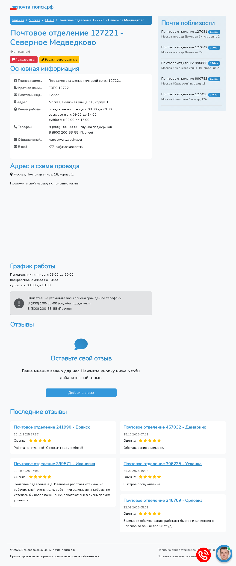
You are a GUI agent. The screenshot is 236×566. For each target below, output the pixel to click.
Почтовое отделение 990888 (184, 63)
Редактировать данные (60, 59)
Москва (34, 20)
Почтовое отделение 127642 (184, 47)
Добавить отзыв (81, 392)
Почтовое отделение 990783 (184, 78)
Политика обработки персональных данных (188, 550)
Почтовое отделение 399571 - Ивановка (54, 464)
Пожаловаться (25, 59)
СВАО (49, 20)
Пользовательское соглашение (180, 556)
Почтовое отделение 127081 (184, 31)
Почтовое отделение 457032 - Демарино (165, 427)
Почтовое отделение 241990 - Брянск (52, 427)
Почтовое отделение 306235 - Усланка (163, 464)
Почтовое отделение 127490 (184, 94)
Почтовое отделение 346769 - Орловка (163, 500)
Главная (18, 20)
